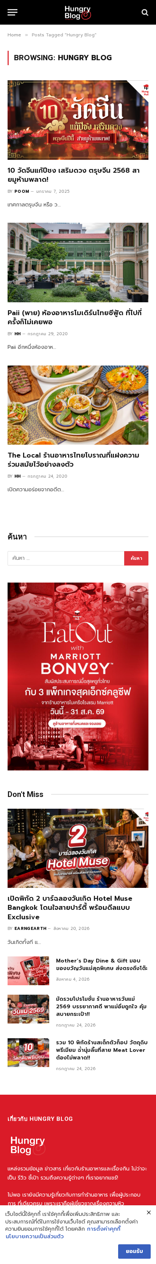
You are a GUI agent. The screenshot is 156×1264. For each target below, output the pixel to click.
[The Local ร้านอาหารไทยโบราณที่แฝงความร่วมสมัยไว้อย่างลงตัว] (78, 405)
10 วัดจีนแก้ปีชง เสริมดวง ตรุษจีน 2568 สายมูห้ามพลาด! (74, 175)
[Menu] (12, 12)
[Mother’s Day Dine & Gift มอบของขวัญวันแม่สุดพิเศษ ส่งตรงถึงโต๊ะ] (28, 970)
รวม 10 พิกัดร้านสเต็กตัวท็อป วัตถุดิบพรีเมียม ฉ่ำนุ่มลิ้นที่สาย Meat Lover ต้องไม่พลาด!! (102, 1050)
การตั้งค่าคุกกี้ (103, 1229)
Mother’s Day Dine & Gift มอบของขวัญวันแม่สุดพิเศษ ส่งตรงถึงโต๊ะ (102, 964)
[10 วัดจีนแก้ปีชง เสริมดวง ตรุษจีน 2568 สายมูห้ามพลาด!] (78, 119)
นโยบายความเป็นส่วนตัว (35, 1237)
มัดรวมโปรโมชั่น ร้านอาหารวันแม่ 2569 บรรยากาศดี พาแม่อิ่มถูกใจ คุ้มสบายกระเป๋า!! (101, 1006)
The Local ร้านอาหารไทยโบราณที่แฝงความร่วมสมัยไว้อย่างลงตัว (73, 460)
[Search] (144, 12)
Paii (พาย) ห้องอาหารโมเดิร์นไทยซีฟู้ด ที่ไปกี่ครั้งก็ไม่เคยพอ (75, 317)
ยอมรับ (134, 1251)
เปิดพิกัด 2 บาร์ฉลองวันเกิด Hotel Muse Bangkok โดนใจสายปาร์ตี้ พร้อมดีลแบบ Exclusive (70, 907)
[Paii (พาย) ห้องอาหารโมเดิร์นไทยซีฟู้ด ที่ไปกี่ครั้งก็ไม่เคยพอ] (78, 262)
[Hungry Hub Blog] (77, 12)
